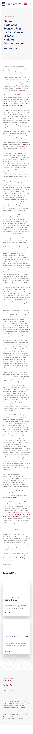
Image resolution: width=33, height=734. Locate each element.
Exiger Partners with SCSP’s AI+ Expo (16, 637)
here (14, 558)
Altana (27, 101)
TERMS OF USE (14, 716)
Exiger (26, 103)
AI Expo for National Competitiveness (16, 90)
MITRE (11, 105)
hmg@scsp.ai (13, 497)
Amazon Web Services (13, 97)
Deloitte (21, 103)
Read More (8, 613)
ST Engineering (21, 105)
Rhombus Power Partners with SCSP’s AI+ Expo (16, 599)
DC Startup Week (13, 103)
